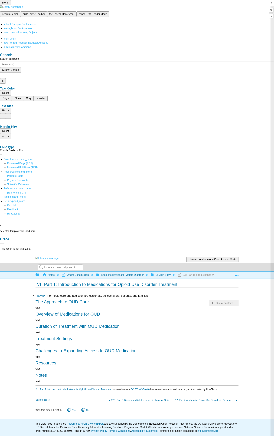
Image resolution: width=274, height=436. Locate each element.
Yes (74, 410)
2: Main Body (163, 275)
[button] (12, 209)
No (87, 410)
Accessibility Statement (144, 430)
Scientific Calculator (18, 184)
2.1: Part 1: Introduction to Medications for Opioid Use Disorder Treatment (73, 389)
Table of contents (223, 303)
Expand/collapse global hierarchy (39, 275)
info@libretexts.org (208, 430)
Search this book (9, 58)
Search (41, 267)
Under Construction (77, 275)
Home (51, 275)
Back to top (41, 399)
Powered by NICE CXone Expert (85, 423)
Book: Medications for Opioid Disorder (122, 275)
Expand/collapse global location (236, 274)
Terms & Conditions (119, 430)
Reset (5, 93)
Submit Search (10, 70)
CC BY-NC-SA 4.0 (140, 389)
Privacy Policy (99, 430)
